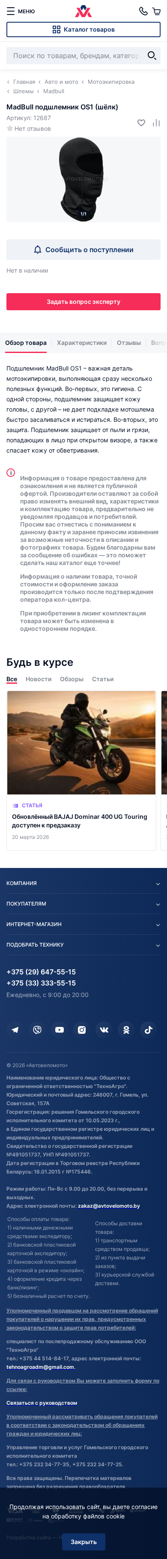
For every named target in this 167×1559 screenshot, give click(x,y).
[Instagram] (81, 1029)
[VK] (104, 1029)
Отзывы (129, 342)
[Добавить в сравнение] (153, 122)
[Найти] (152, 55)
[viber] (37, 1029)
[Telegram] (15, 1029)
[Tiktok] (148, 1029)
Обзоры (72, 678)
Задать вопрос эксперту (83, 301)
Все (11, 678)
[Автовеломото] (83, 11)
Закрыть (84, 1541)
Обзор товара (26, 342)
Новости (38, 678)
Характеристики (82, 342)
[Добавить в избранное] (138, 122)
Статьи (102, 678)
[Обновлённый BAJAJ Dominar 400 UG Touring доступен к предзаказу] (81, 770)
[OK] (126, 1029)
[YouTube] (59, 1029)
